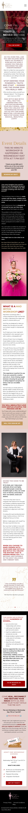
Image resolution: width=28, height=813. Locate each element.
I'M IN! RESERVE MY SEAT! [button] (14, 684)
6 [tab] (19, 607)
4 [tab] (15, 607)
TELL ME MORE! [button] (14, 45)
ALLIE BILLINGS (6, 810)
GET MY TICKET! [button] (14, 783)
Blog (14, 804)
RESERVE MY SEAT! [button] (11, 174)
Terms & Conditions (19, 802)
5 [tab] (17, 607)
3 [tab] (13, 607)
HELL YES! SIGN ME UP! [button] (12, 423)
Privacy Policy (7, 802)
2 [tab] (11, 607)
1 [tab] (9, 607)
